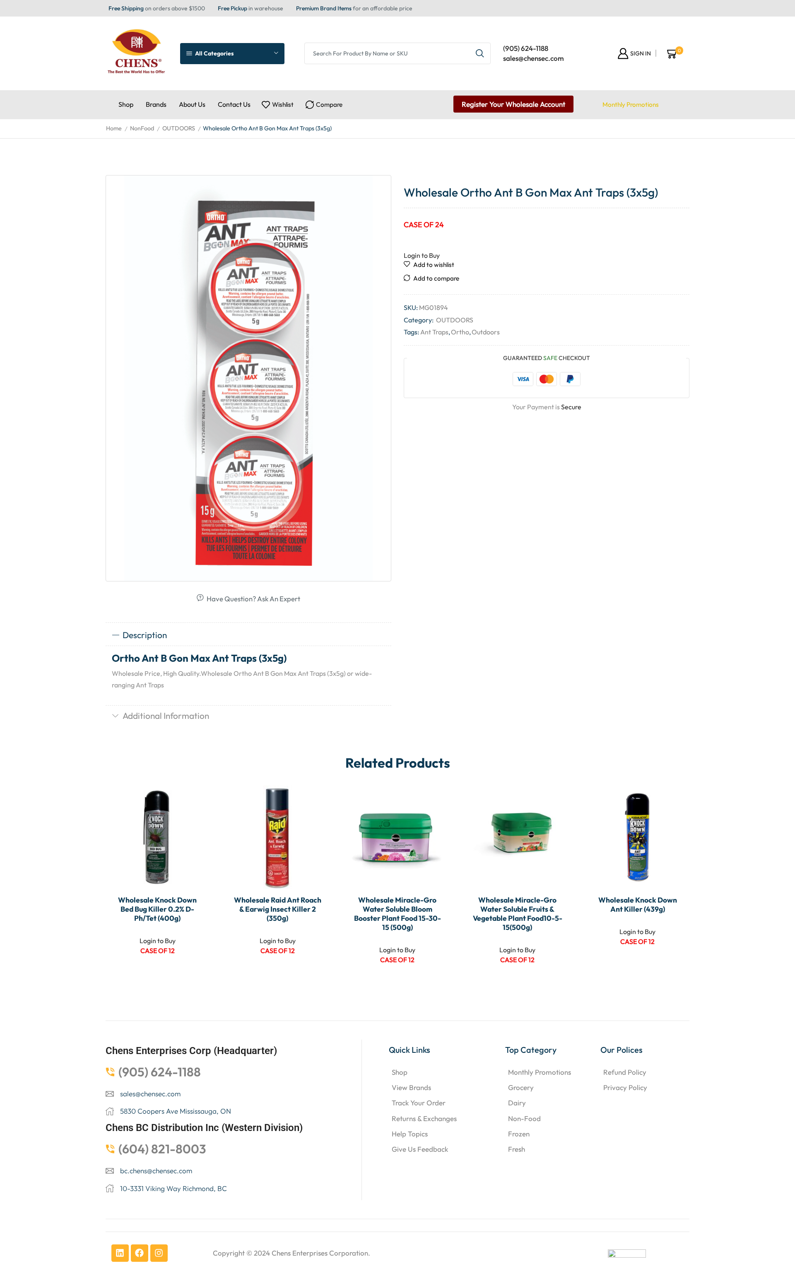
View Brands (411, 1087)
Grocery (521, 1087)
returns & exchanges (424, 1118)
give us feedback (420, 1149)
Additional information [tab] (166, 715)
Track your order (419, 1102)
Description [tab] (145, 634)
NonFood (142, 128)
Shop (125, 104)
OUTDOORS (178, 128)
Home (114, 128)
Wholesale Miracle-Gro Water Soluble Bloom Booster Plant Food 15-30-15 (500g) (397, 914)
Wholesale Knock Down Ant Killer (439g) (637, 905)
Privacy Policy (625, 1087)
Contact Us (234, 104)
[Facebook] (139, 1253)
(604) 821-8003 (162, 1149)
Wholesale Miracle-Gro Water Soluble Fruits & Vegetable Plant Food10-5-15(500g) (517, 914)
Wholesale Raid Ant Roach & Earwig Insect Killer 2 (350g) (277, 909)
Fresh (516, 1149)
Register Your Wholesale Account (513, 104)
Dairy (517, 1102)
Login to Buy (422, 255)
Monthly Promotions (630, 104)
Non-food (524, 1118)
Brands (156, 104)
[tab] (248, 635)
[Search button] (480, 53)
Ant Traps (434, 332)
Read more (194, 834)
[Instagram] (159, 1253)
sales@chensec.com (533, 58)
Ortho (460, 332)
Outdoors (486, 332)
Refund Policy (624, 1072)
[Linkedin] (120, 1253)
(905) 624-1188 (525, 48)
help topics (410, 1133)
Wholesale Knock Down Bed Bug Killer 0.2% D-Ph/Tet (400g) (157, 909)
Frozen (519, 1133)
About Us (192, 104)
